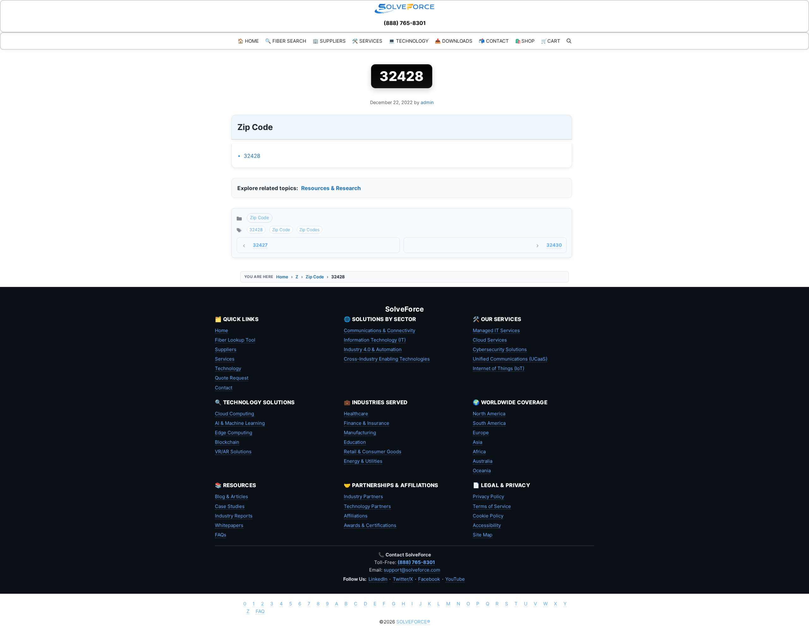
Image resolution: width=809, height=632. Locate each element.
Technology (228, 368)
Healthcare (356, 414)
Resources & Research (331, 188)
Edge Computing (233, 433)
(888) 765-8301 (405, 23)
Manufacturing (360, 433)
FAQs (220, 535)
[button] (569, 41)
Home (282, 276)
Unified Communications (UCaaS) (510, 359)
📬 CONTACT (494, 41)
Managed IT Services (496, 330)
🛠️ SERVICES (367, 41)
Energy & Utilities (363, 461)
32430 (554, 245)
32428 (252, 155)
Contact (223, 388)
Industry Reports (233, 516)
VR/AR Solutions (233, 452)
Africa (479, 452)
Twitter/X (403, 579)
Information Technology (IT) (375, 340)
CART (550, 41)
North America (489, 414)
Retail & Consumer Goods (372, 452)
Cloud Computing (234, 414)
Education (355, 442)
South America (489, 423)
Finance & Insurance (366, 423)
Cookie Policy (488, 516)
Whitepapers (229, 525)
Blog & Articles (231, 496)
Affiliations (356, 516)
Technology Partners (367, 506)
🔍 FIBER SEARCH (285, 41)
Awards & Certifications (370, 525)
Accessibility (487, 525)
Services (224, 359)
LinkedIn (377, 579)
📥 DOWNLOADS (453, 41)
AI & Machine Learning (240, 423)
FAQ (260, 611)
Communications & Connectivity (379, 330)
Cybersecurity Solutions (500, 349)
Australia (482, 461)
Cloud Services (490, 340)
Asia (477, 442)
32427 (260, 245)
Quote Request (231, 378)
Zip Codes (309, 229)
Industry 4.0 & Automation (373, 349)
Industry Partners (363, 496)
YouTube (455, 579)
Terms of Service (492, 506)
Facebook (429, 579)
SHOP (525, 41)
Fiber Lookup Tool (235, 340)
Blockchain (227, 442)
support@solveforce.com (412, 570)
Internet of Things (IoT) (498, 368)
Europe (481, 433)
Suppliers (225, 349)
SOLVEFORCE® (413, 622)
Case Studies (230, 506)
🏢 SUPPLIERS (329, 41)
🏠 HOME (248, 41)
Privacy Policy (488, 496)
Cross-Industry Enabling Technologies (387, 359)
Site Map (482, 535)
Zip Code (259, 217)
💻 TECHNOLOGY (409, 41)
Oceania (482, 471)
